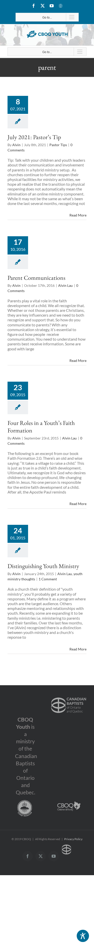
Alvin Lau (65, 285)
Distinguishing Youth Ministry (43, 566)
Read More (77, 215)
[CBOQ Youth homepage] (47, 34)
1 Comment (48, 579)
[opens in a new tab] (68, 696)
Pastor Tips (58, 145)
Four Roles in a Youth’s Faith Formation (41, 426)
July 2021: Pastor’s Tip (34, 137)
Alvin (16, 145)
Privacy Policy (73, 839)
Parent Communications (36, 278)
